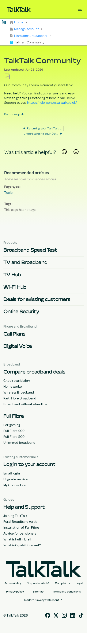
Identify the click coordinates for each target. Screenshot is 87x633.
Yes (64, 157)
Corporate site (36, 583)
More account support (31, 36)
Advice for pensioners (19, 533)
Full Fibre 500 (13, 436)
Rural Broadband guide (20, 521)
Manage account (26, 29)
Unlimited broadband (19, 442)
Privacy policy (15, 591)
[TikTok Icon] (81, 615)
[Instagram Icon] (64, 615)
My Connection (14, 485)
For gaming (11, 425)
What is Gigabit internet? (22, 545)
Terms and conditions (66, 591)
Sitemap (38, 591)
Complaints (62, 583)
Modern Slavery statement (41, 600)
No (76, 157)
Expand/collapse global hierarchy (4, 22)
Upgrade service (15, 479)
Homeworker (13, 386)
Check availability (16, 380)
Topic (8, 192)
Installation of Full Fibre (21, 527)
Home (19, 22)
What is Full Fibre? (17, 539)
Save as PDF (7, 76)
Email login (11, 473)
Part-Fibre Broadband (19, 398)
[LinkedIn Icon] (72, 615)
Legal (79, 583)
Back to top (12, 114)
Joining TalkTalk (15, 515)
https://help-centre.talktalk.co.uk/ (52, 102)
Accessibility (12, 583)
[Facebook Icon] (47, 615)
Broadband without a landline (25, 404)
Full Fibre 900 (13, 431)
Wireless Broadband (18, 392)
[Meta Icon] (56, 615)
